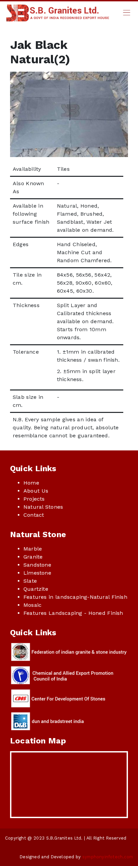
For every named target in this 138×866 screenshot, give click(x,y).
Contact (33, 515)
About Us (35, 491)
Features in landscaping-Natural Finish (75, 597)
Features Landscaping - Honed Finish (73, 613)
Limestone (37, 573)
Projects (34, 499)
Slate (30, 581)
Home (31, 483)
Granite (33, 557)
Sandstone (37, 565)
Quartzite (35, 589)
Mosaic (32, 605)
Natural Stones (43, 507)
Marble (32, 549)
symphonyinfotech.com (107, 856)
